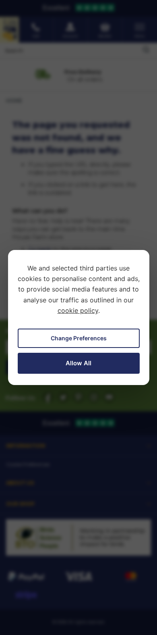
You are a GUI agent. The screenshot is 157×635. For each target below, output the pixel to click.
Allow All (78, 363)
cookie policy (78, 310)
